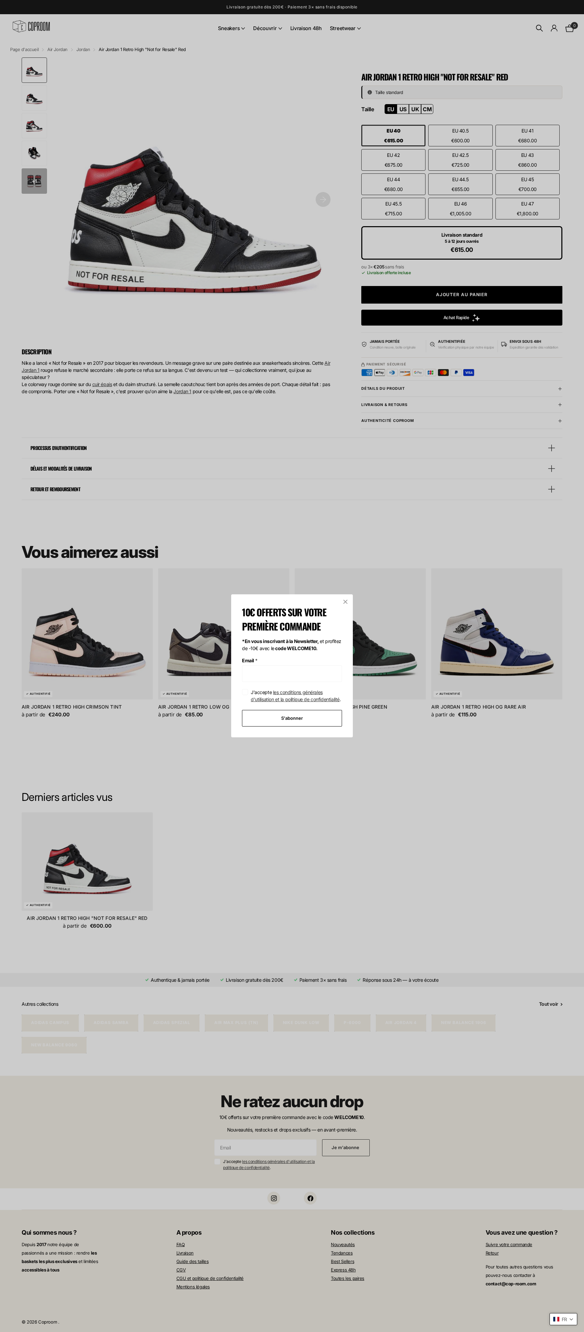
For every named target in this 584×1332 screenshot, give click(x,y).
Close (345, 601)
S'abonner (292, 718)
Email (250, 660)
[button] (563, 1319)
